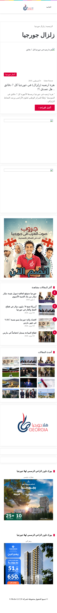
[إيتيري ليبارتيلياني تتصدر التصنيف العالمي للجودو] (28, 383)
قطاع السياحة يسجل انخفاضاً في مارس (19, 333)
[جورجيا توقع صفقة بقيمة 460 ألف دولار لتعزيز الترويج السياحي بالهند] (10, 383)
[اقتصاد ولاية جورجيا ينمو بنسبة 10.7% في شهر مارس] (47, 323)
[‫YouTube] (25, 441)
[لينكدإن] (28, 441)
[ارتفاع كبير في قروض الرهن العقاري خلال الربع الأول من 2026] (10, 393)
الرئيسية (49, 26)
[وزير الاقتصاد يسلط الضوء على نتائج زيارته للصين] (28, 393)
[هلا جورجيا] (28, 7)
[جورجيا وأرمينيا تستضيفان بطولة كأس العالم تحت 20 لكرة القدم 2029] (10, 372)
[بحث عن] (3, 8)
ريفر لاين (28, 541)
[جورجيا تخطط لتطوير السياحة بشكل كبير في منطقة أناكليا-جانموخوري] (46, 393)
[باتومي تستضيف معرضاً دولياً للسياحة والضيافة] (28, 372)
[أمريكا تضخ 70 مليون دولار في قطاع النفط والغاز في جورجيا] (47, 310)
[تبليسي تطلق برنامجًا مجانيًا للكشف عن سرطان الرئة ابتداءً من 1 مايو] (46, 383)
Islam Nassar (47, 81)
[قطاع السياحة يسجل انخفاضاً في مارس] (47, 336)
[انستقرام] (21, 441)
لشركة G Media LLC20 (18, 599)
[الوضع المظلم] (8, 8)
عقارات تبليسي (29, 477)
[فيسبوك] (35, 441)
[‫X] (32, 441)
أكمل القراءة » (44, 108)
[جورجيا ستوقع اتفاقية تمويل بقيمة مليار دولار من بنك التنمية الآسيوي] (47, 297)
